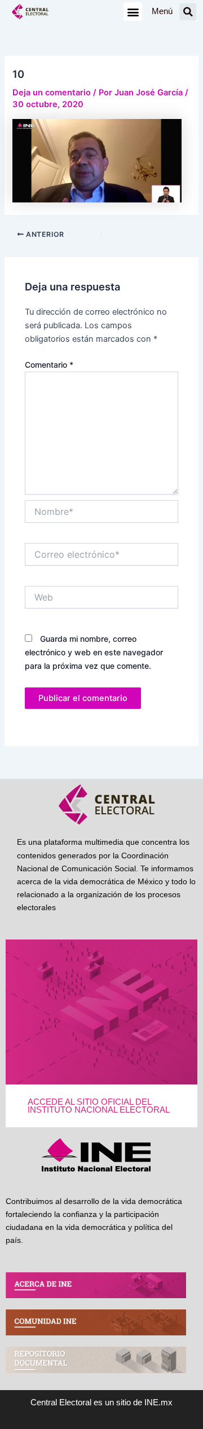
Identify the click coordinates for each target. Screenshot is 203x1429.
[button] (132, 11)
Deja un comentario (51, 92)
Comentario (49, 364)
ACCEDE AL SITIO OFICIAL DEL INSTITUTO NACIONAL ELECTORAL (99, 1106)
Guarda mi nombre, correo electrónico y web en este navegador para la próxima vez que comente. (94, 652)
